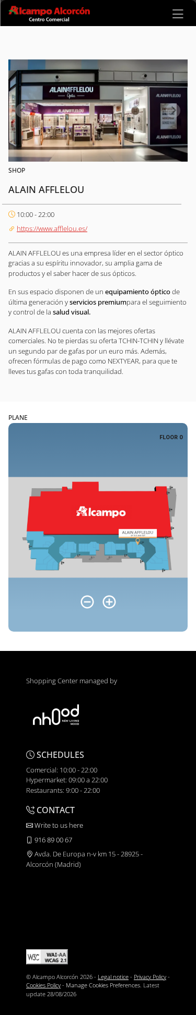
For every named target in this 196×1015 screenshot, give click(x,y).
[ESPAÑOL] (49, 12)
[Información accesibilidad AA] (47, 956)
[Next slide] (173, 110)
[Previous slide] (23, 110)
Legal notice (113, 977)
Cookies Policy (43, 985)
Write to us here (58, 825)
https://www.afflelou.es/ (52, 228)
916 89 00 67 (52, 839)
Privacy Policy (150, 977)
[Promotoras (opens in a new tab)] (55, 714)
